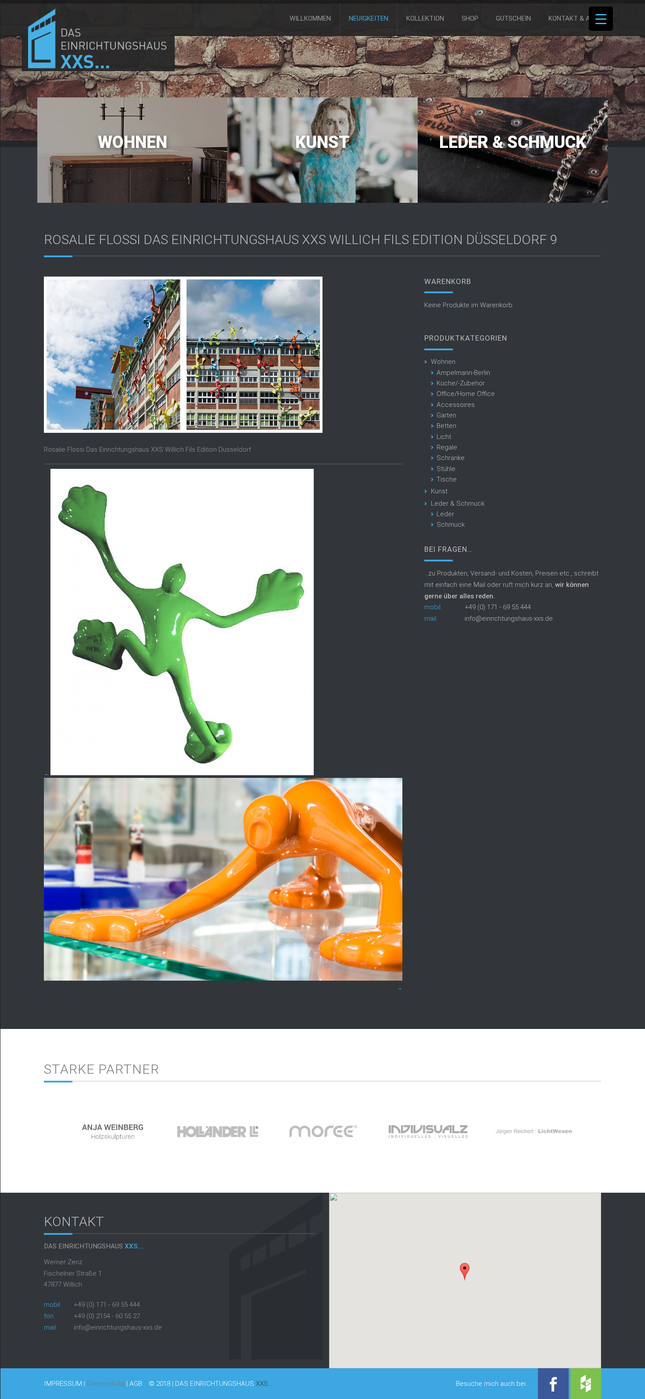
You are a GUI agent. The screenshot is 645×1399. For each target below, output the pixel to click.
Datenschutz (106, 1384)
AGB (135, 1384)
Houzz (585, 1383)
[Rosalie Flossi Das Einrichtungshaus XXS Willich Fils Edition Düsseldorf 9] (183, 431)
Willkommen (310, 18)
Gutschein (513, 18)
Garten (446, 415)
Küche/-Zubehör (461, 383)
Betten (446, 426)
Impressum (63, 1384)
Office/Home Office (466, 394)
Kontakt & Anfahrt (581, 18)
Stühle (446, 469)
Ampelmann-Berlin (463, 373)
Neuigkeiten (368, 18)
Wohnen (132, 142)
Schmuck (451, 525)
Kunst (322, 142)
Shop (470, 18)
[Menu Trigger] (601, 19)
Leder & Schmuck (512, 142)
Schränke (451, 458)
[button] (464, 1271)
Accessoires (456, 405)
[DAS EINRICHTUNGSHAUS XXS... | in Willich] (95, 67)
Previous (28, 1128)
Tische (447, 479)
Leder (445, 514)
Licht (444, 437)
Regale (447, 447)
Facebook (553, 1383)
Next (616, 1128)
